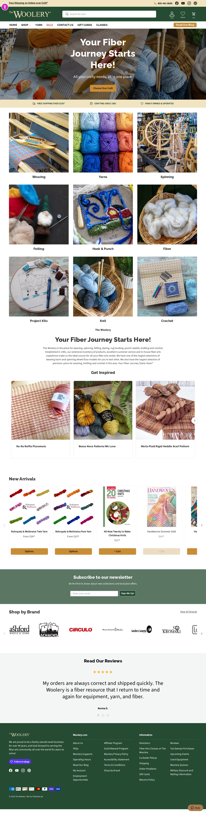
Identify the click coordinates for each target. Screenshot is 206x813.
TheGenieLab (37, 796)
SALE (50, 24)
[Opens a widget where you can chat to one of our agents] (195, 808)
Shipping (144, 763)
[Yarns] (103, 142)
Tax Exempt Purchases (182, 748)
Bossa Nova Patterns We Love (97, 446)
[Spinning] (167, 142)
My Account (79, 770)
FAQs (75, 748)
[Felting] (39, 214)
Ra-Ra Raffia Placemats (31, 446)
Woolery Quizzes (179, 765)
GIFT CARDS (84, 24)
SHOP (24, 24)
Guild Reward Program (116, 748)
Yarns (103, 177)
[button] (193, 14)
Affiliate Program (113, 743)
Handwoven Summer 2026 (161, 531)
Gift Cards (144, 774)
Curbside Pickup (148, 758)
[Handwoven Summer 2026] (161, 506)
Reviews (174, 743)
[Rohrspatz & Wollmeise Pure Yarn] (73, 506)
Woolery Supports (82, 754)
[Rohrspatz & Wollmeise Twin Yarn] (29, 506)
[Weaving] (39, 142)
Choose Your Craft (103, 88)
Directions (144, 743)
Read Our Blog (81, 765)
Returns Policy (147, 780)
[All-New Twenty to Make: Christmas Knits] (117, 506)
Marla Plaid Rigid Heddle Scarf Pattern (165, 446)
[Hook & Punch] (103, 214)
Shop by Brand (112, 770)
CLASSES (101, 24)
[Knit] (103, 286)
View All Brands (188, 612)
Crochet (167, 321)
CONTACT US (65, 24)
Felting (38, 249)
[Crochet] (167, 286)
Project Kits (39, 321)
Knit (103, 321)
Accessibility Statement (116, 759)
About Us (78, 743)
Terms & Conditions (114, 765)
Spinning (167, 177)
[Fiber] (167, 214)
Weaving (38, 177)
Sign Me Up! (127, 593)
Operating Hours (82, 759)
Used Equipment (179, 759)
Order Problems (148, 769)
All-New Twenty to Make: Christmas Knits (117, 533)
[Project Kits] (39, 286)
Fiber (167, 249)
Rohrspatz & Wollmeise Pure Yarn (73, 531)
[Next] (194, 420)
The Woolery (20, 796)
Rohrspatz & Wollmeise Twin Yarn (29, 531)
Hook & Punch (103, 249)
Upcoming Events (179, 754)
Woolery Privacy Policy (116, 754)
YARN (38, 24)
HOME (13, 24)
